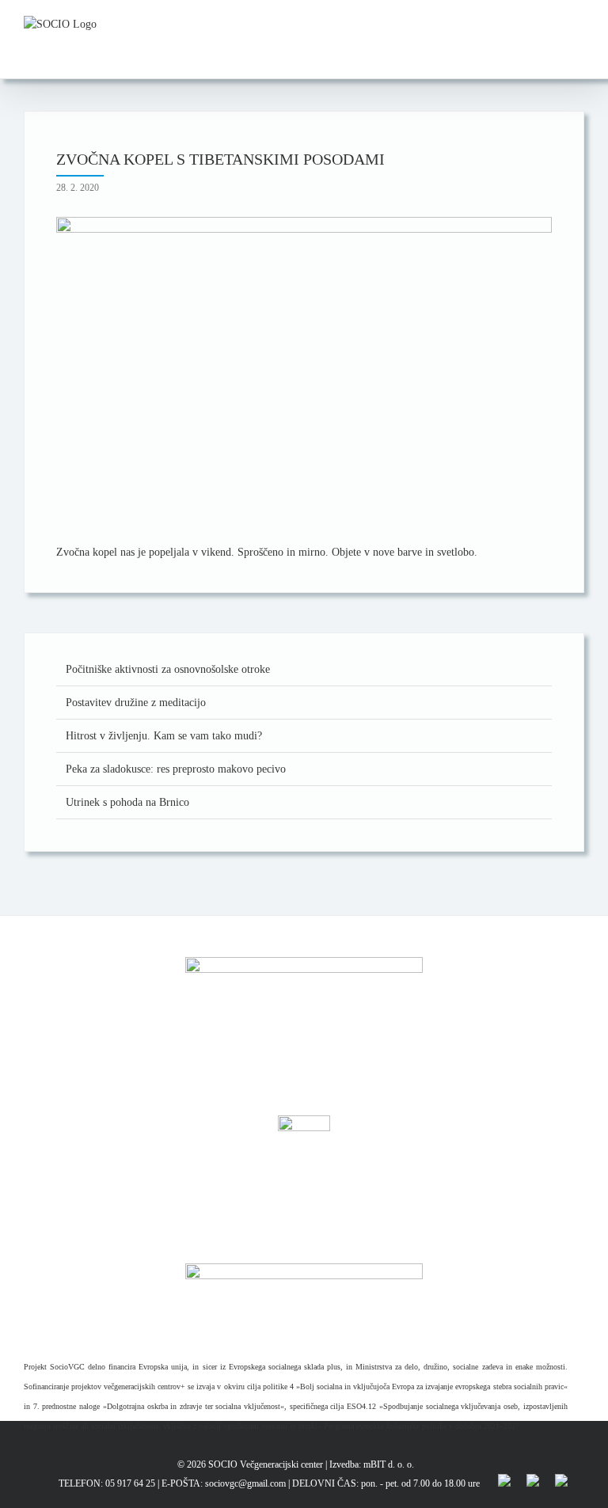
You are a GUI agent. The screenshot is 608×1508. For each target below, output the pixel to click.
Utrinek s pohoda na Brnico (127, 802)
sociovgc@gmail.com (245, 1483)
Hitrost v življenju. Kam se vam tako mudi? (164, 736)
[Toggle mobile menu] (578, 24)
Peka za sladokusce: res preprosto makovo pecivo (176, 769)
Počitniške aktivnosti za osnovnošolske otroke (168, 669)
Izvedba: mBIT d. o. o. (371, 1464)
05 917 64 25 (130, 1483)
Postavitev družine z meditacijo (136, 702)
